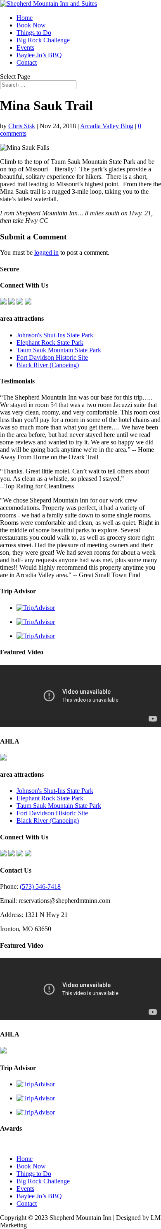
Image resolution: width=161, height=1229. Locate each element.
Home (25, 17)
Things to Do (34, 32)
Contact (27, 62)
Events (25, 47)
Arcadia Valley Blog (106, 125)
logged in (46, 252)
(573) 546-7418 (40, 886)
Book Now (31, 25)
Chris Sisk (21, 125)
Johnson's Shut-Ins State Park (55, 335)
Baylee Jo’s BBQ (39, 55)
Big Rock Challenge (43, 40)
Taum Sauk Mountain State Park (59, 350)
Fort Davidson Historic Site (52, 357)
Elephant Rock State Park (50, 342)
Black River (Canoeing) (48, 364)
